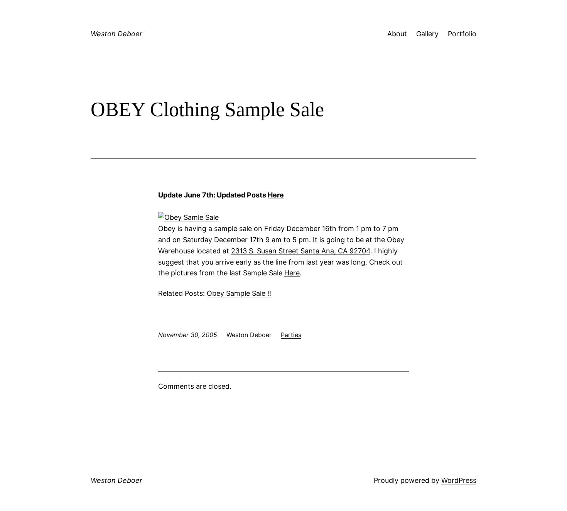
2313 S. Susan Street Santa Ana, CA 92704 (300, 251)
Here (276, 195)
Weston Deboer (116, 34)
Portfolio (462, 34)
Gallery (427, 34)
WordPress (458, 480)
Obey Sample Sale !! (239, 293)
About (397, 34)
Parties (291, 335)
